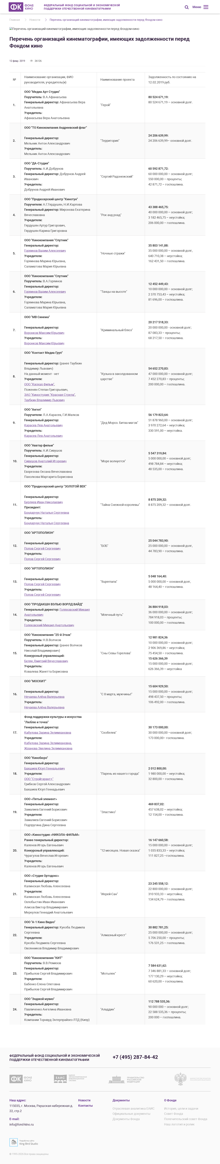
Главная (14, 19)
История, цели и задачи (181, 1108)
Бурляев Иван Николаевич (43, 502)
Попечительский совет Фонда (185, 1119)
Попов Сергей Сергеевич (42, 548)
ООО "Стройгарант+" (38, 779)
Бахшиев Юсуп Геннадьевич (44, 768)
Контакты (85, 1105)
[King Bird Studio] (23, 1142)
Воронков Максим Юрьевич (44, 333)
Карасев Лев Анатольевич (43, 425)
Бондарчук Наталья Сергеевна (46, 512)
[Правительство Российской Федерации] (126, 1079)
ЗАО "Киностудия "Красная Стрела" (49, 395)
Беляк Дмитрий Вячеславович (46, 661)
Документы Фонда (126, 1119)
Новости (34, 19)
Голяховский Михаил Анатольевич (49, 625)
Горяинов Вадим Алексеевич (45, 250)
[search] (187, 7)
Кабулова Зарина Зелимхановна (47, 732)
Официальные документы (131, 1113)
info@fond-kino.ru (21, 1124)
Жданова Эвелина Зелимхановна (48, 748)
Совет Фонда (173, 1113)
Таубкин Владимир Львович (44, 400)
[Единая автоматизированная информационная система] (71, 1079)
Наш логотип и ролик (179, 1124)
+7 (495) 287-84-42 (135, 1057)
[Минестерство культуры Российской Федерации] (192, 1079)
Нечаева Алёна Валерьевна (44, 697)
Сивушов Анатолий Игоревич (45, 461)
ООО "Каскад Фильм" (39, 384)
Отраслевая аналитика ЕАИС (134, 1108)
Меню (196, 7)
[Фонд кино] (21, 7)
